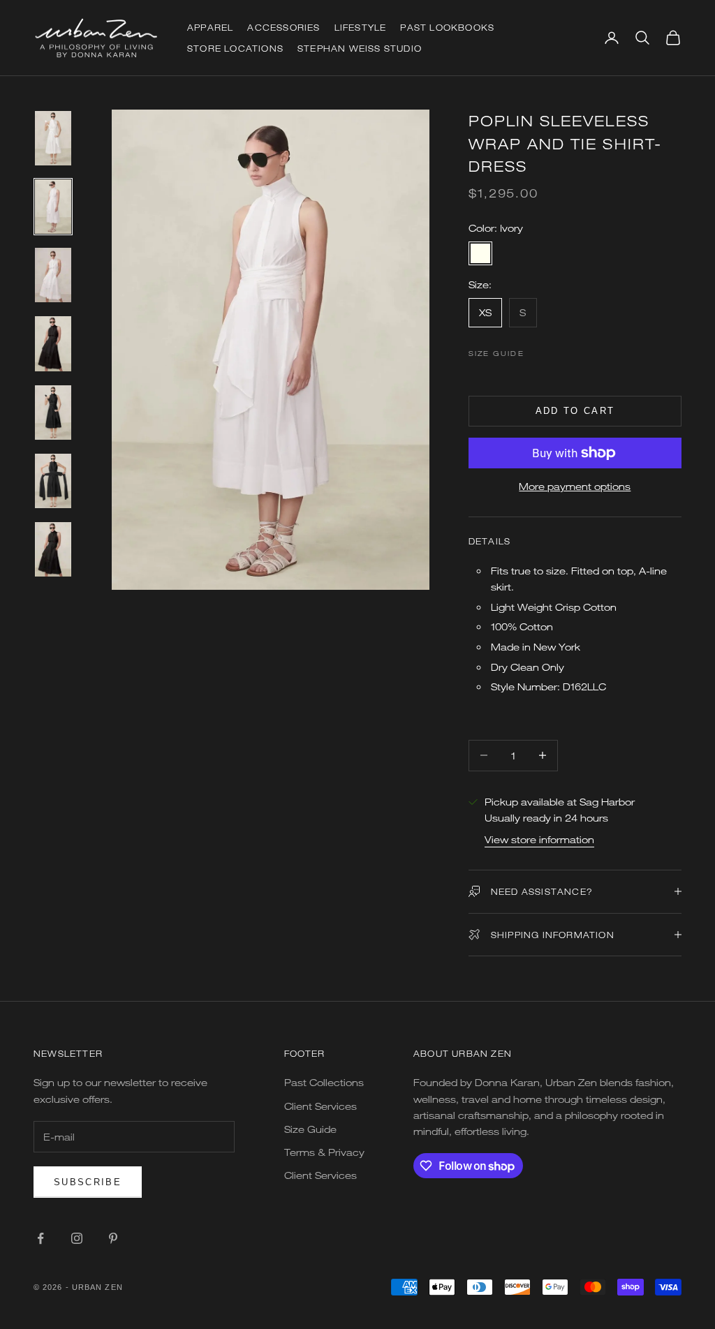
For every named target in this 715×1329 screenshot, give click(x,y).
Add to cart (575, 411)
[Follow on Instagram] (77, 1238)
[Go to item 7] (53, 549)
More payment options (575, 486)
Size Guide (496, 353)
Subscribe (87, 1182)
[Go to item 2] (53, 206)
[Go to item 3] (53, 275)
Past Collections (324, 1082)
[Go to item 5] (53, 412)
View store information (539, 839)
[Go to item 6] (53, 481)
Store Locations (235, 48)
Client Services (320, 1106)
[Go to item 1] (53, 138)
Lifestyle (360, 27)
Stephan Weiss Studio (359, 48)
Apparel (210, 27)
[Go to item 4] (53, 343)
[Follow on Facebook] (40, 1238)
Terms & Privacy (324, 1152)
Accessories (283, 27)
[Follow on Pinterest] (113, 1238)
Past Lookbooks (447, 27)
